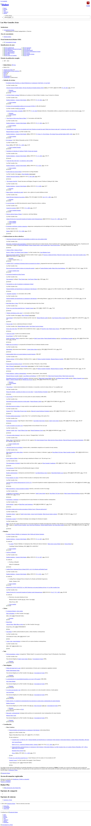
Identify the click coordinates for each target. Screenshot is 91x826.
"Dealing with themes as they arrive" (14, 313)
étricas (5, 13)
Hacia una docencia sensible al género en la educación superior (20, 268)
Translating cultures (10, 514)
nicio (4, 814)
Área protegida (9, 279)
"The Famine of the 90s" (11, 181)
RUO (22, 709)
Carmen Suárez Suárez (32, 349)
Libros (4, 73)
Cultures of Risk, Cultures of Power (14, 250)
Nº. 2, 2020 (21, 145)
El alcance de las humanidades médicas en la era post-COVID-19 (21, 106)
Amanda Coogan (29, 308)
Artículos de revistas (8, 69)
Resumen (11, 90)
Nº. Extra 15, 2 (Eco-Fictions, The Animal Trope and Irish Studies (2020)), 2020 (54, 134)
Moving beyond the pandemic (13, 254)
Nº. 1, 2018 (27, 753)
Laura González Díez (45, 245)
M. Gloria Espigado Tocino (41, 440)
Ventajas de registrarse (6, 781)
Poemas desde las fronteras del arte (14, 363)
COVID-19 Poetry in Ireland (12, 95)
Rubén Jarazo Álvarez (54, 328)
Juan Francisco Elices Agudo (58, 317)
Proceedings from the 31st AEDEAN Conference (17, 378)
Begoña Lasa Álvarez (27, 379)
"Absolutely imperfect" (11, 293)
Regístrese (8, 780)
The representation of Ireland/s (13, 463)
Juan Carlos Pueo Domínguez (33, 525)
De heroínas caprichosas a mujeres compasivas (16, 226)
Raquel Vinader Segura (34, 245)
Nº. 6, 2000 (27, 208)
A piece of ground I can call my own (14, 425)
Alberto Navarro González (20, 525)
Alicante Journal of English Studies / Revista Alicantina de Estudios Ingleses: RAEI (25, 87)
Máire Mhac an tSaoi (18, 624)
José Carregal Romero (17, 742)
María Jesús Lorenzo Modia (45, 378)
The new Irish (9, 324)
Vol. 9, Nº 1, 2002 (47, 197)
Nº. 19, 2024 (39, 100)
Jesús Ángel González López (79, 254)
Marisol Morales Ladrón (42, 317)
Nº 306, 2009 (31, 176)
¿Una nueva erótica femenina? (13, 435)
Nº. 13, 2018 (39, 156)
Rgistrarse (5, 822)
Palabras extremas (10, 359)
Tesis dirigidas (6, 76)
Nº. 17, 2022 (39, 123)
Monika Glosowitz (10, 703)
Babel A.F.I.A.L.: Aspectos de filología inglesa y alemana (25, 744)
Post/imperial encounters (11, 420)
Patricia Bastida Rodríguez (50, 338)
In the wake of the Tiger (11, 328)
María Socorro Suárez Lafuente (50, 514)
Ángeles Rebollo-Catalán (46, 268)
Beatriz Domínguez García (37, 430)
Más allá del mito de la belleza (13, 406)
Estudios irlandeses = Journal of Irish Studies (16, 100)
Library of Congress (12, 55)
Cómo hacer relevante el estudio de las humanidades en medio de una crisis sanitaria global (26, 239)
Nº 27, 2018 (49, 744)
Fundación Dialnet (11, 803)
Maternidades (9, 349)
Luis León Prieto (10, 692)
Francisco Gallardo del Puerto (50, 254)
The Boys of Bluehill (11, 552)
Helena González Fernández (44, 359)
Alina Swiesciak (37, 705)
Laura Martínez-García (45, 252)
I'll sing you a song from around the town (15, 308)
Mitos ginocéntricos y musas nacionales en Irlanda (17, 488)
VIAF (27, 55)
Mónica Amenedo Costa (78, 378)
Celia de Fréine (24, 366)
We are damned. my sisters (12, 477)
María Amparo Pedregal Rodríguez (72, 493)
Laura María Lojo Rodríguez (29, 376)
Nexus (7, 145)
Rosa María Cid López (58, 452)
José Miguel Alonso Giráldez (62, 378)
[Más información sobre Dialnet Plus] (12, 787)
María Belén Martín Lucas (57, 472)
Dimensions (10, 50)
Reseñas (5, 72)
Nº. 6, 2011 (38, 165)
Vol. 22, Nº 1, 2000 (55, 219)
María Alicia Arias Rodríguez (58, 268)
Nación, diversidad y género (12, 338)
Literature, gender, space (11, 430)
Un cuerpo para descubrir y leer (13, 690)
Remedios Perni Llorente (17, 750)
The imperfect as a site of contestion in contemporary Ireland (19, 284)
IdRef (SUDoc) (11, 52)
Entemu (8, 231)
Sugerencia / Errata (13, 770)
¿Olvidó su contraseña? (24, 779)
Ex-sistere (11, 543)
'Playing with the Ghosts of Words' (14, 214)
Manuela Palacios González (12, 131)
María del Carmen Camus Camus (64, 254)
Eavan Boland (9, 336)
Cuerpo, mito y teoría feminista (13, 641)
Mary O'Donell (25, 315)
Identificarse (16, 779)
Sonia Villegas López (23, 430)
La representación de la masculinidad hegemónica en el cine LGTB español (23, 679)
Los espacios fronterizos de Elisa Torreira (15, 274)
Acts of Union (9, 396)
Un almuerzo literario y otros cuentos (14, 611)
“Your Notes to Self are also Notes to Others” (16, 118)
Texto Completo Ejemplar (15, 147)
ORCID (28, 49)
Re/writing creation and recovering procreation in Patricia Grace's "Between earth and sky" (26, 509)
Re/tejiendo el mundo (11, 518)
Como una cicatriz (10, 333)
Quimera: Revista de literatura (13, 176)
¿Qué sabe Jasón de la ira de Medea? (14, 447)
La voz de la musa (10, 203)
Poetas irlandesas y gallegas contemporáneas (16, 373)
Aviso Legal (6, 808)
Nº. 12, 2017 (39, 539)
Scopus (28, 52)
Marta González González (69, 452)
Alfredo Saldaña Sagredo (46, 525)
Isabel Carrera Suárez (39, 338)
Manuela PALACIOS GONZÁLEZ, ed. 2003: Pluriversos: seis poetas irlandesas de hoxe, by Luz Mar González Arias (33, 587)
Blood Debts (9, 622)
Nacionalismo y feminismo (12, 499)
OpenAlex (28, 47)
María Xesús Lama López (68, 376)
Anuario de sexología (11, 208)
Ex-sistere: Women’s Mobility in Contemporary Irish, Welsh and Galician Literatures (25, 534)
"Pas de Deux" (9, 387)
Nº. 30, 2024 (34, 111)
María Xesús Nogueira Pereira (55, 376)
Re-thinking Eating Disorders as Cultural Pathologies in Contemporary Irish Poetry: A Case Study (28, 83)
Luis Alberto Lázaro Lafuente (21, 252)
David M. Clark (45, 328)
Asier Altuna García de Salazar (36, 326)
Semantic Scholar (30, 54)
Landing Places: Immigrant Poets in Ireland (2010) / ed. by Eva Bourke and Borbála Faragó (26, 569)
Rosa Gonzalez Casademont (49, 463)
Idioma (6, 17)
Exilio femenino (9, 504)
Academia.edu (10, 47)
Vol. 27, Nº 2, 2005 (55, 592)
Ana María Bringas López (41, 472)
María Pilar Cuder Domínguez (26, 504)
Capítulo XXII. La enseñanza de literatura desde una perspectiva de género (23, 263)
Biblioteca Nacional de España (14, 49)
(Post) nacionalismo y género (12, 654)
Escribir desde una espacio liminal (13, 171)
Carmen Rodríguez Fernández (41, 391)
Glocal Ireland (9, 317)
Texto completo (12, 91)
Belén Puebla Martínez (23, 245)
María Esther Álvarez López (20, 411)
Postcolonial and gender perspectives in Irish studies (18, 401)
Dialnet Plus (6, 806)
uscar (5, 8)
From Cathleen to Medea (11, 458)
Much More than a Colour (12, 303)
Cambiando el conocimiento (12, 493)
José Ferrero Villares (32, 279)
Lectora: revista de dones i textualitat (14, 111)
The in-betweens (10, 468)
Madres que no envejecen (12, 344)
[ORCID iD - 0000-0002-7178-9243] (21, 108)
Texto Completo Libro (14, 270)
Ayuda (88, 3)
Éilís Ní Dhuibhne (10, 613)
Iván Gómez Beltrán (10, 681)
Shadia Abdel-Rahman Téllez (12, 670)
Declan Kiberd (68, 543)
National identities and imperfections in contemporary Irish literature (21, 288)
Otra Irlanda (9, 631)
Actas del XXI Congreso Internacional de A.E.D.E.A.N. (19, 482)
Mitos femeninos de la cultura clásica (14, 452)
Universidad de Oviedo (9, 30)
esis (4, 10)
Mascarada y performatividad (12, 713)
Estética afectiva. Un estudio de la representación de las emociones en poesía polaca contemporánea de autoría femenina (33, 700)
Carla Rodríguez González (67, 338)
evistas (5, 9)
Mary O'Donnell (10, 366)
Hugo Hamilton (25, 174)
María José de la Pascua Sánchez (55, 440)
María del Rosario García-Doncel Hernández (73, 440)
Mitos (7, 523)
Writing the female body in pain (13, 668)
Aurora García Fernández (36, 514)
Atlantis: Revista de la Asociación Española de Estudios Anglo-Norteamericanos (24, 219)
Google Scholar (11, 51)
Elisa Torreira (22, 279)
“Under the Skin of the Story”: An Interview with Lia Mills (19, 160)
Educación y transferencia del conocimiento (16, 243)
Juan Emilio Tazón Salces (39, 420)
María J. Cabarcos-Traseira (12, 379)
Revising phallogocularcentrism (13, 416)
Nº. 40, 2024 (65, 87)
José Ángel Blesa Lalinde (58, 525)
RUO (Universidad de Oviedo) (33, 51)
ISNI (8, 54)
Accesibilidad (6, 807)
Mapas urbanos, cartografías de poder (14, 192)
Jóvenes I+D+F (9, 411)
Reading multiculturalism (11, 472)
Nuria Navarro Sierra (55, 245)
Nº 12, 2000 (21, 231)
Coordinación (6, 77)
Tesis (4, 74)
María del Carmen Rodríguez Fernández (40, 411)
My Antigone (9, 140)
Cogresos (5, 12)
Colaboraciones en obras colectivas (11, 71)
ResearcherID (29, 50)
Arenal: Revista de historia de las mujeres (15, 197)
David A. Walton (10, 252)
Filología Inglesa (7, 36)
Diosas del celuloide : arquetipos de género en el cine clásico (19, 391)
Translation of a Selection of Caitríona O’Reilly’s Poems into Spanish (21, 151)
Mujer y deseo (9, 440)
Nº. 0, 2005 (38, 186)
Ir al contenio (4, 1)
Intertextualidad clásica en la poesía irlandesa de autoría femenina (20, 354)
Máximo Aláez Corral (11, 715)
